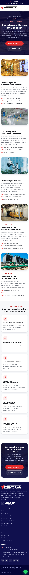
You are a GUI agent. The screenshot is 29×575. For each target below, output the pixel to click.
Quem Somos (5, 535)
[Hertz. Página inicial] (11, 487)
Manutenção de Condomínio (9, 520)
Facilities (3, 511)
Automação (4, 513)
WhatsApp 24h (15, 48)
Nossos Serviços (17, 16)
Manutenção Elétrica (7, 523)
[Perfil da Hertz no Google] (17, 560)
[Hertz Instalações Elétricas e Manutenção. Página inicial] (9, 8)
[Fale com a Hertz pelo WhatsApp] (25, 572)
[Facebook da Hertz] (6, 560)
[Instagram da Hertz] (10, 560)
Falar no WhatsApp (15, 472)
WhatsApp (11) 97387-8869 (10, 550)
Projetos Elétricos (6, 525)
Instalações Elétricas (7, 518)
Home (9, 16)
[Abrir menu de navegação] (26, 7)
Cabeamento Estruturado (8, 515)
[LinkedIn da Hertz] (2, 560)
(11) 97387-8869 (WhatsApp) (15, 3)
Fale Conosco (5, 537)
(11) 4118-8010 (15, 1)
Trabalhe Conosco (6, 540)
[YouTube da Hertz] (14, 560)
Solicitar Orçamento (13, 43)
